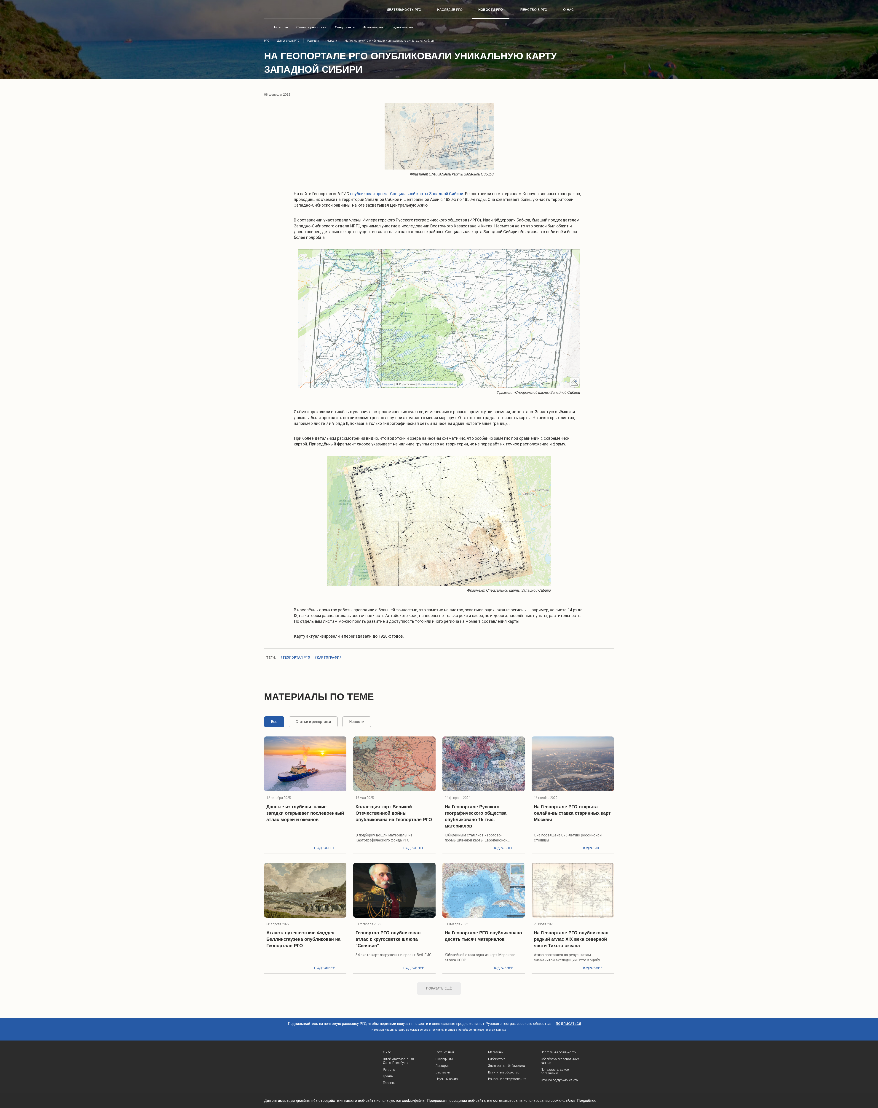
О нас (387, 1052)
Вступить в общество (504, 1072)
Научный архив (447, 1079)
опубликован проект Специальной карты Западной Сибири (406, 193)
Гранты (388, 1076)
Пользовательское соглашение (555, 1071)
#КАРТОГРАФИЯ (328, 657)
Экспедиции (444, 1059)
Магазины (495, 1052)
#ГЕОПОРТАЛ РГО (295, 657)
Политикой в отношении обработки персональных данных (468, 1029)
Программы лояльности (558, 1052)
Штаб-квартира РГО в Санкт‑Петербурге (398, 1061)
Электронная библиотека (506, 1066)
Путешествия (445, 1052)
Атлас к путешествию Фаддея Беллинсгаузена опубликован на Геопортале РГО (303, 939)
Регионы (389, 1069)
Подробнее (324, 848)
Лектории (443, 1066)
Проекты (389, 1083)
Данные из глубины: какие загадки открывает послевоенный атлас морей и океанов (305, 813)
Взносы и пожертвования (507, 1079)
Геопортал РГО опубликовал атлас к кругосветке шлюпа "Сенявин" (388, 939)
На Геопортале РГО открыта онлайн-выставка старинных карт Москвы (572, 813)
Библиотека (496, 1059)
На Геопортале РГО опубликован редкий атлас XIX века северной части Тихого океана (571, 939)
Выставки (443, 1072)
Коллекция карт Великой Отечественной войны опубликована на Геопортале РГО (394, 813)
